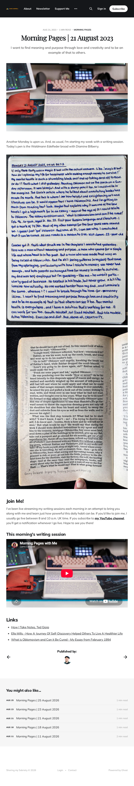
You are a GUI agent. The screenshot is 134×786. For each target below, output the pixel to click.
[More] (75, 8)
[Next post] (125, 657)
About (27, 8)
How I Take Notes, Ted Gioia (30, 627)
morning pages (82, 29)
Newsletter (43, 8)
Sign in (101, 8)
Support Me (62, 8)
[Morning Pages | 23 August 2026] (67, 709)
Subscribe (118, 8)
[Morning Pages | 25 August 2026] (67, 700)
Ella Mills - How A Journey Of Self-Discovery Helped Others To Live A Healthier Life (67, 633)
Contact (72, 770)
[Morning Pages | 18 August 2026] (67, 727)
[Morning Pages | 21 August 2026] (67, 718)
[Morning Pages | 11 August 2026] (67, 736)
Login (60, 770)
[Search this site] (91, 8)
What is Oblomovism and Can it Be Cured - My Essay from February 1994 (61, 639)
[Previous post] (8, 657)
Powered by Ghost (118, 770)
